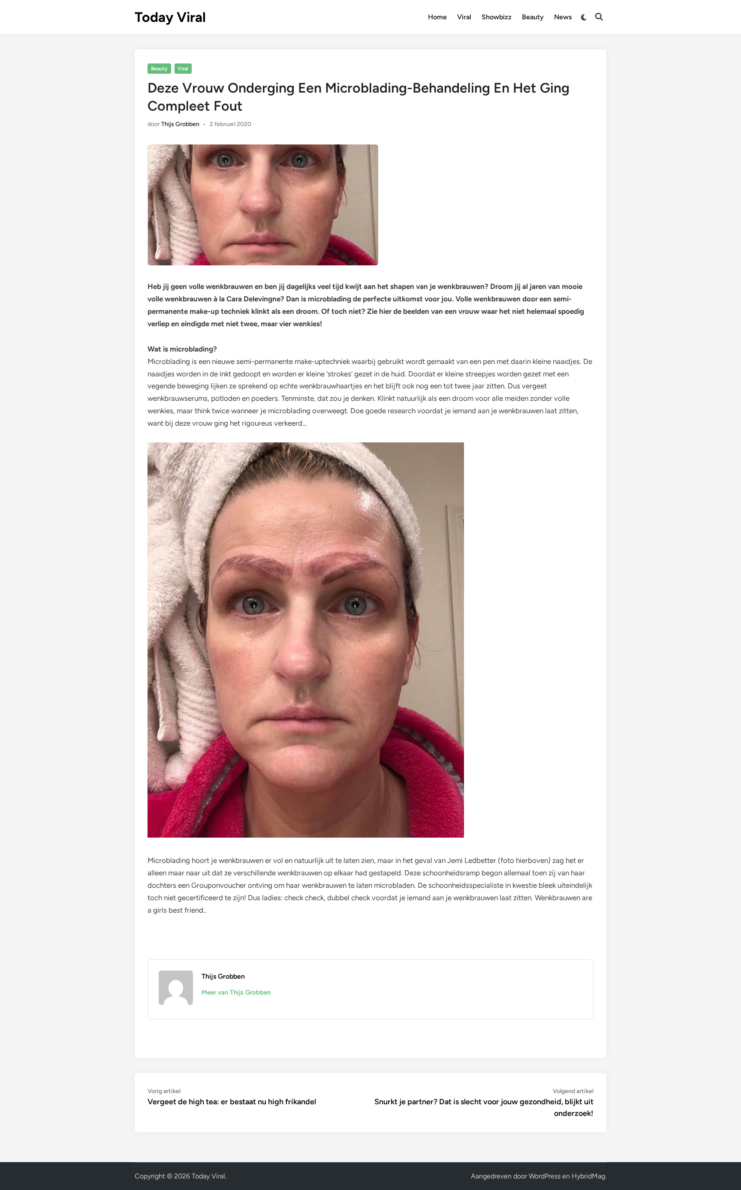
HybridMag (588, 1176)
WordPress (544, 1176)
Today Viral (170, 17)
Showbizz (497, 17)
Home (437, 17)
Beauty (533, 17)
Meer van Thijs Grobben (236, 992)
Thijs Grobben (180, 124)
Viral (464, 17)
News (563, 17)
